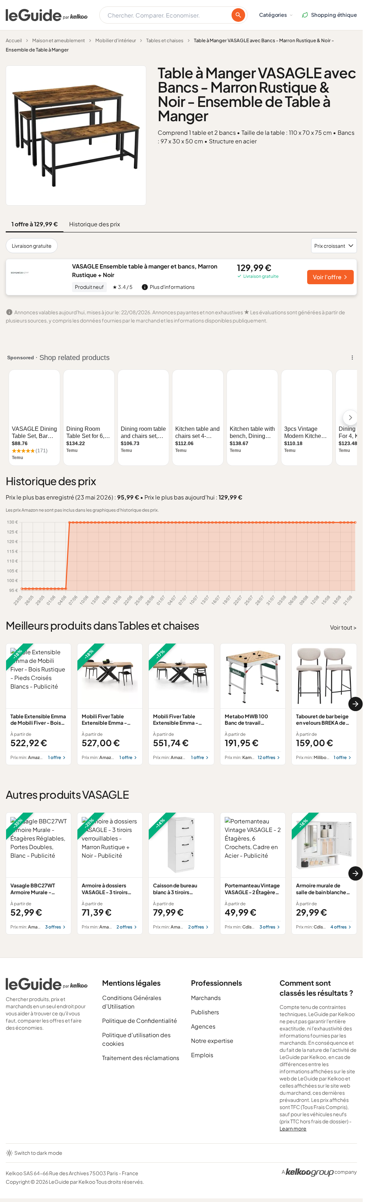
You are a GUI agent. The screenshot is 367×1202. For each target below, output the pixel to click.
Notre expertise (212, 1040)
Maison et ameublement (58, 40)
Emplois (202, 1055)
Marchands (206, 997)
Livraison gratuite (32, 245)
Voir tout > (343, 627)
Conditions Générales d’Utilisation (131, 1002)
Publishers (205, 1012)
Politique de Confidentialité (139, 1020)
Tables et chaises (165, 40)
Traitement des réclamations (140, 1057)
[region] (181, 704)
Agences (203, 1026)
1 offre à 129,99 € (34, 224)
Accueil (14, 40)
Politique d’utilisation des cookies (136, 1039)
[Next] (355, 704)
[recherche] (238, 15)
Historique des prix (94, 224)
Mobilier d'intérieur (115, 40)
